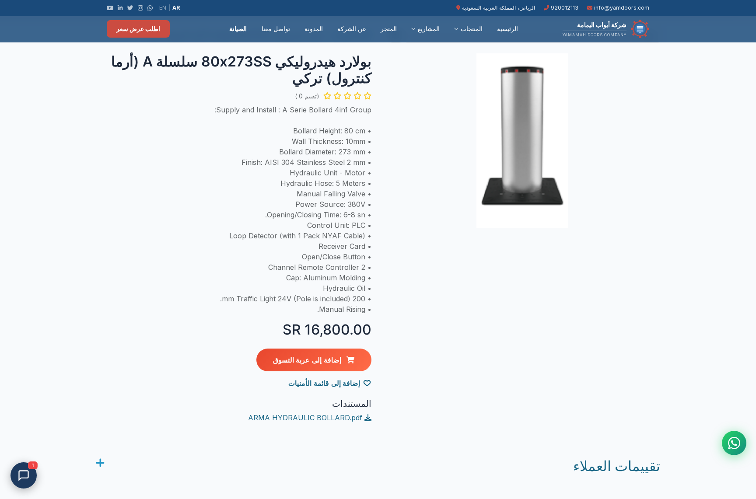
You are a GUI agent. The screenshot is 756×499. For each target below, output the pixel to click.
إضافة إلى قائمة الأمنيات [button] (324, 383)
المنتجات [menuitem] (472, 28)
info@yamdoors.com (620, 7)
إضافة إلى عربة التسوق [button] (308, 360)
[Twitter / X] (130, 7)
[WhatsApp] (150, 7)
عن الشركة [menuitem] (351, 28)
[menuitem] (214, 29)
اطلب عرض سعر (138, 28)
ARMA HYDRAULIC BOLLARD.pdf (306, 417)
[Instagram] (140, 7)
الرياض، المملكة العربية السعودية (497, 7)
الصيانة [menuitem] (238, 28)
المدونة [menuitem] (313, 28)
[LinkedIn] (120, 7)
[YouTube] (110, 7)
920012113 (563, 7)
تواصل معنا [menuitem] (276, 28)
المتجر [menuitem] (389, 28)
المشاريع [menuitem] (429, 28)
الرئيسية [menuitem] (507, 28)
